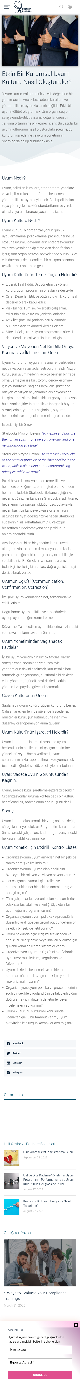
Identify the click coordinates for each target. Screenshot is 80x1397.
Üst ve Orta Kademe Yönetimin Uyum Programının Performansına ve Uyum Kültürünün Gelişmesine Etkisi (48, 1180)
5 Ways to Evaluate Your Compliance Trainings (35, 1296)
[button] (40, 1043)
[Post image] (11, 1158)
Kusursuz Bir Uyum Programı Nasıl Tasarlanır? (47, 1203)
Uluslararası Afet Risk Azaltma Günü (48, 1152)
